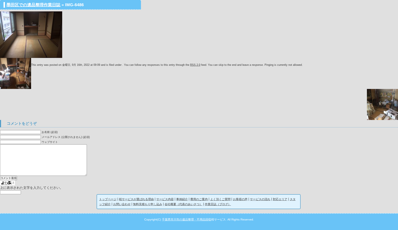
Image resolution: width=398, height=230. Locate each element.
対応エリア (280, 199)
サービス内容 (165, 199)
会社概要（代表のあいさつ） (183, 204)
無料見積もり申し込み (147, 204)
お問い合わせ (122, 204)
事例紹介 (182, 199)
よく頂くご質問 (220, 199)
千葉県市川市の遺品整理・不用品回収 (186, 219)
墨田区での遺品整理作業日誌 (33, 4)
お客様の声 (240, 199)
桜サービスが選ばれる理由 (136, 199)
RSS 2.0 (195, 64)
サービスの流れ (260, 199)
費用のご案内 (199, 199)
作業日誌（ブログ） (218, 204)
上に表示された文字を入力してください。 (31, 187)
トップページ (107, 199)
